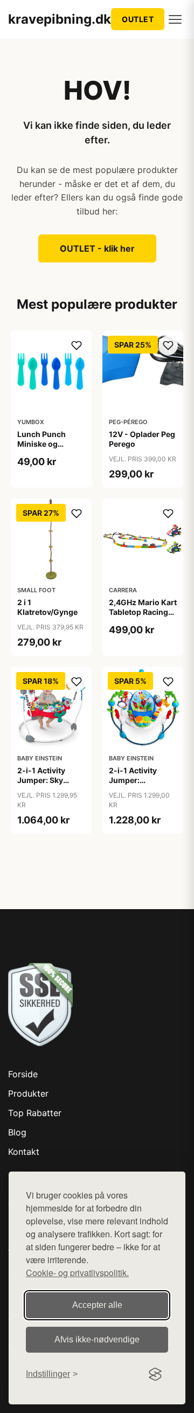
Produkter (28, 1093)
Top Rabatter (34, 1112)
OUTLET (138, 19)
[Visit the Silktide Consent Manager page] (155, 1374)
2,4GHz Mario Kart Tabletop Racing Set (143, 612)
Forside (23, 1074)
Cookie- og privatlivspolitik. (77, 1272)
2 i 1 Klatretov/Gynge (47, 607)
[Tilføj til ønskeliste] (76, 345)
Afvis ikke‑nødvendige (97, 1339)
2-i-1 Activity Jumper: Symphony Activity (133, 785)
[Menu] (175, 19)
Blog (17, 1132)
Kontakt (23, 1151)
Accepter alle (97, 1305)
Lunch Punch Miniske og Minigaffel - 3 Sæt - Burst (49, 449)
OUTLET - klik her (97, 248)
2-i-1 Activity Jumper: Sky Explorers (41, 780)
